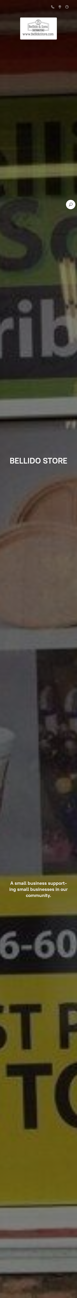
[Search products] (70, 204)
